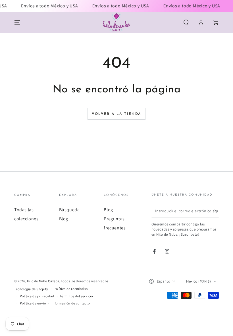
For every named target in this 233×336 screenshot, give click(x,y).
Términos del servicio (76, 296)
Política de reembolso (71, 289)
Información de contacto (70, 303)
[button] (186, 22)
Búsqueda (69, 210)
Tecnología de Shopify (31, 289)
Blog (63, 219)
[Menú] (17, 22)
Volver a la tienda (116, 114)
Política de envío (33, 303)
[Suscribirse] (215, 211)
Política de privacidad (37, 296)
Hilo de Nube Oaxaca (43, 281)
